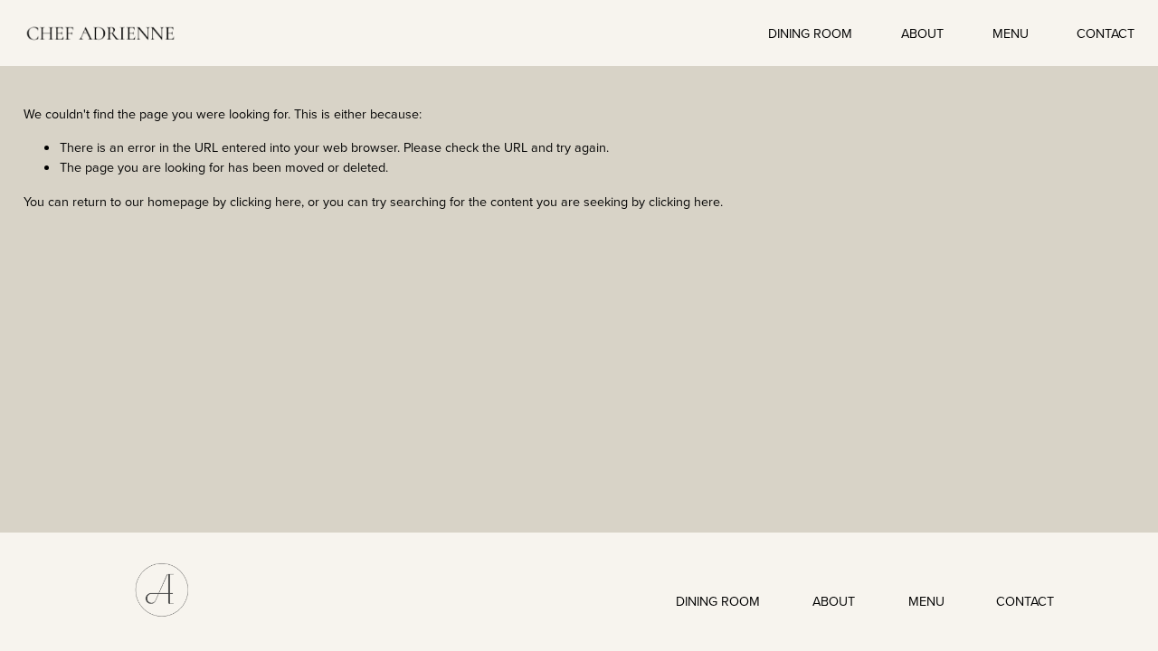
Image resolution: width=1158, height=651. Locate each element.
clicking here (265, 201)
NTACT (1034, 600)
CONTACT (1105, 33)
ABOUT (922, 33)
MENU (1010, 33)
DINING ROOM (810, 33)
